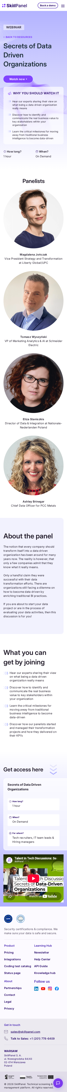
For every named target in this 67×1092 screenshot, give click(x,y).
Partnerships (13, 988)
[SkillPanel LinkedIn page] (36, 989)
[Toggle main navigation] (62, 5)
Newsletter (41, 952)
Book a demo (48, 5)
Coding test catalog (17, 966)
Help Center (42, 959)
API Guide (41, 966)
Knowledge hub (44, 973)
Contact (9, 995)
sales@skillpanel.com (25, 1031)
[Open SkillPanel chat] (58, 1083)
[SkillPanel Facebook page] (57, 989)
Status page (12, 973)
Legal (8, 1001)
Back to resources (19, 37)
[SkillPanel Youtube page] (43, 989)
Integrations (12, 959)
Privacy (9, 1008)
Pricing (9, 952)
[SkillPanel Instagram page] (50, 989)
